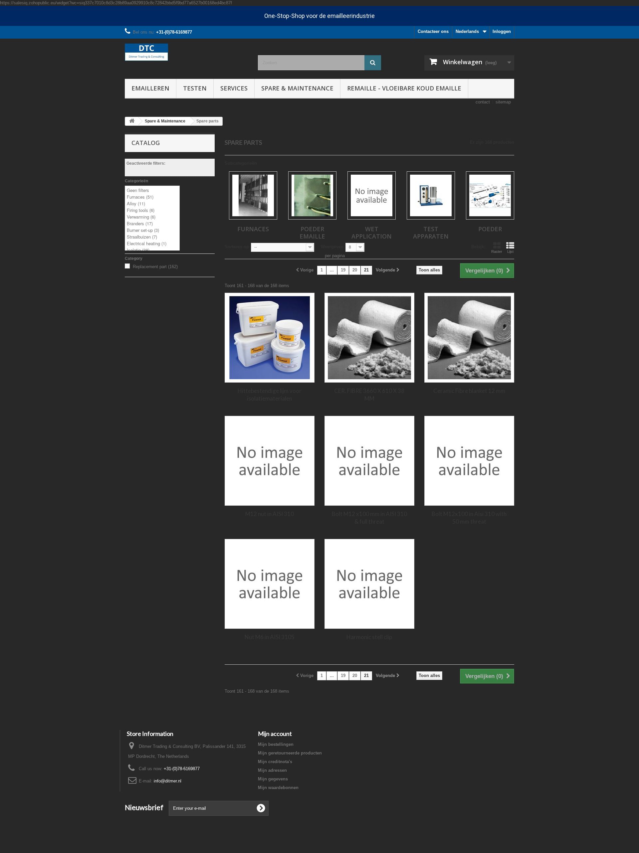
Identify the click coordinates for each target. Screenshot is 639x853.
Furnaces (253, 229)
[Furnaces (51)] (152, 197)
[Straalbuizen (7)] (152, 237)
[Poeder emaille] (312, 195)
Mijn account (275, 733)
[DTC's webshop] (186, 52)
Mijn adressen (272, 770)
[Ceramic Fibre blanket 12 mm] (469, 337)
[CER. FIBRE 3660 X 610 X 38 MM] (369, 337)
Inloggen (502, 31)
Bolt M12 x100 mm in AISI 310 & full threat (369, 517)
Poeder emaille (312, 232)
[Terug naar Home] (131, 121)
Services (234, 88)
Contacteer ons (433, 31)
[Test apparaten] (431, 195)
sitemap (503, 101)
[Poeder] (490, 195)
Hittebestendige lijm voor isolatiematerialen (270, 394)
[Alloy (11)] (152, 203)
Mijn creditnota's (275, 761)
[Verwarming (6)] (152, 217)
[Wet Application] (371, 195)
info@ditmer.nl (167, 780)
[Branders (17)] (152, 223)
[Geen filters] (152, 190)
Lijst (510, 252)
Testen (195, 88)
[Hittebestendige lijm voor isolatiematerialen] (269, 337)
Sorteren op (237, 246)
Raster (496, 252)
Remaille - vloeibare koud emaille (404, 88)
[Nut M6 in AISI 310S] (269, 583)
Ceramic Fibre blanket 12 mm (469, 390)
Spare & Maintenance (297, 88)
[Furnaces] (253, 195)
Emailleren (150, 88)
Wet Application (371, 232)
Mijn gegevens (273, 778)
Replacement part (155, 266)
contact (483, 101)
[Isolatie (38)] (152, 250)
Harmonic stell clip (369, 636)
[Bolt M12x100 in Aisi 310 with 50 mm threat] (469, 460)
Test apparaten (431, 232)
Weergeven (332, 246)
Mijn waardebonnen (278, 787)
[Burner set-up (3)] (152, 230)
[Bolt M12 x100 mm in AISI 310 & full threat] (369, 460)
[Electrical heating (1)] (152, 243)
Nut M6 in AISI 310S (269, 636)
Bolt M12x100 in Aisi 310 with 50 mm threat (469, 517)
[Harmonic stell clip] (369, 583)
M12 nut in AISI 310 (269, 513)
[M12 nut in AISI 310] (269, 460)
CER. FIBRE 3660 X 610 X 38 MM (369, 394)
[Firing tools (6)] (152, 210)
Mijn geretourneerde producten (290, 753)
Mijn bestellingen (276, 744)
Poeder (490, 229)
